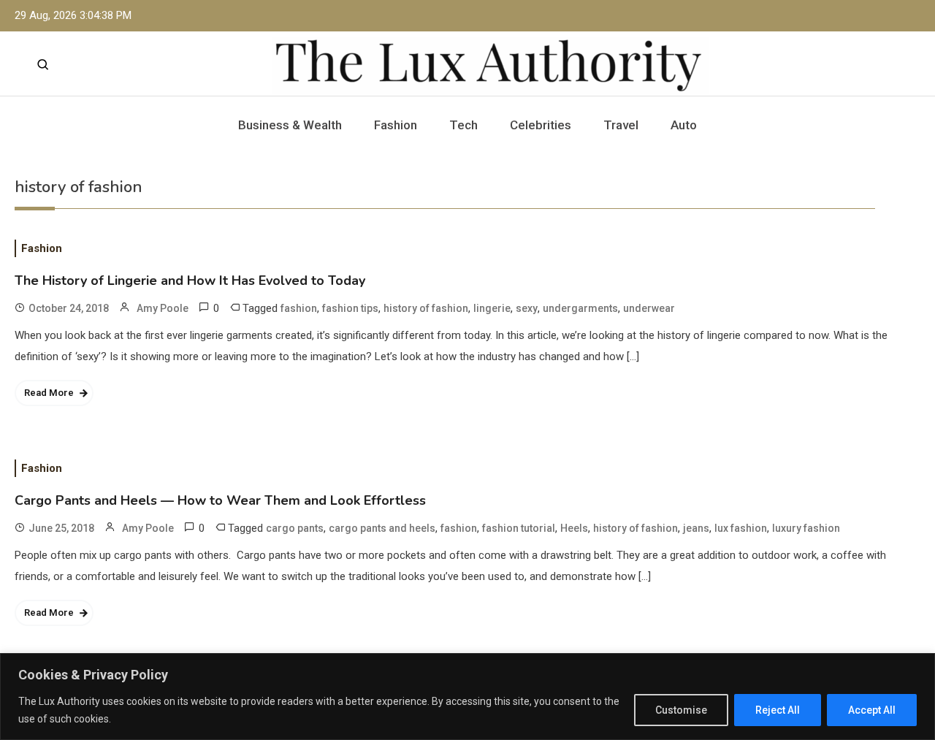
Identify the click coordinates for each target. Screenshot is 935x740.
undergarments (580, 308)
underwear (649, 308)
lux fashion (740, 528)
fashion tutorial (518, 528)
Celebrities (540, 125)
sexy (527, 308)
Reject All (777, 710)
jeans (696, 528)
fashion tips (350, 308)
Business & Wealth (290, 125)
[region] (467, 696)
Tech (463, 125)
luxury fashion (806, 528)
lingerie (492, 308)
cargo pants (295, 528)
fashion (298, 308)
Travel (620, 125)
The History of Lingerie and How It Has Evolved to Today (190, 280)
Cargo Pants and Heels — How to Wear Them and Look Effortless (220, 500)
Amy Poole (162, 308)
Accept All (872, 710)
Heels (574, 528)
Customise (681, 710)
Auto (684, 125)
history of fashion (425, 308)
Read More (49, 392)
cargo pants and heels (382, 528)
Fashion (395, 125)
